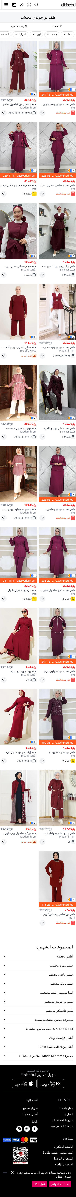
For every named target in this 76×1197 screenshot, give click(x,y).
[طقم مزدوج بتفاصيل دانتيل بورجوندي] (18, 555)
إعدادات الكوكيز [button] (60, 1184)
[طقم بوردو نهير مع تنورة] (18, 636)
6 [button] (34, 336)
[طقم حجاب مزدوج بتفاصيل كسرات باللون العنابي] (57, 474)
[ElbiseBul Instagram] (19, 1129)
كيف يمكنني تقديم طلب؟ (58, 1153)
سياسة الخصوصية (62, 1126)
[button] (68, 34)
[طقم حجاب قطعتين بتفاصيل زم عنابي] (18, 150)
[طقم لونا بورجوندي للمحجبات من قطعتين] (57, 231)
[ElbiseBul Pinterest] (27, 1129)
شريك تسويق (30, 1108)
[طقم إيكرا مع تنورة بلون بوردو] (18, 717)
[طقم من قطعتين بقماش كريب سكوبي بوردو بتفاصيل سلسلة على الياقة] (57, 879)
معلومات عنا (65, 1108)
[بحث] (36, 4)
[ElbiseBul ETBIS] (20, 1155)
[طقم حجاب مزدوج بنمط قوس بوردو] (57, 69)
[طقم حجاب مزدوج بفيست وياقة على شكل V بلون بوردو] (57, 312)
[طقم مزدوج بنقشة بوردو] (57, 717)
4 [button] (73, 89)
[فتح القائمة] (6, 4)
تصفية (55, 26)
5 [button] (34, 170)
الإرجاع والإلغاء (64, 1164)
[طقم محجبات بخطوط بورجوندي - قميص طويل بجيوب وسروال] (18, 474)
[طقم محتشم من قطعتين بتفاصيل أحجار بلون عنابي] (18, 69)
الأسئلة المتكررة (63, 1147)
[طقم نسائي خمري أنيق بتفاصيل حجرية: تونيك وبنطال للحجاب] (18, 312)
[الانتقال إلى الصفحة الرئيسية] (68, 4)
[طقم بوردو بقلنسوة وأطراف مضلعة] (57, 798)
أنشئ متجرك (30, 1114)
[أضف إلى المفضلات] (42, 113)
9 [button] (34, 255)
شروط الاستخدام (62, 1120)
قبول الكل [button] (39, 1184)
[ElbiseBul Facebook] (35, 1129)
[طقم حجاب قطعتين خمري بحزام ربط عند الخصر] (57, 150)
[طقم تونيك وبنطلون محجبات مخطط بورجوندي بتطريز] (18, 393)
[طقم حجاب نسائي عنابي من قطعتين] (18, 231)
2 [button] (34, 93)
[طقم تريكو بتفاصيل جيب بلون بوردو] (18, 798)
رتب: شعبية (17, 26)
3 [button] (73, 170)
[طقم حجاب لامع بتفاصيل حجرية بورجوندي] (57, 555)
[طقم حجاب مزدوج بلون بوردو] (57, 636)
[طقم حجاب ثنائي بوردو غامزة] (57, 393)
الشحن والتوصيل (63, 1158)
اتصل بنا (68, 1114)
